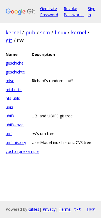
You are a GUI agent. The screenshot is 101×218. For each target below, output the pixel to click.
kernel (13, 32)
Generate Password (49, 11)
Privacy (49, 209)
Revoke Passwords (74, 11)
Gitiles (33, 209)
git (9, 40)
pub (30, 32)
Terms (65, 209)
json (90, 209)
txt (77, 209)
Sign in (91, 11)
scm (45, 32)
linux (60, 32)
